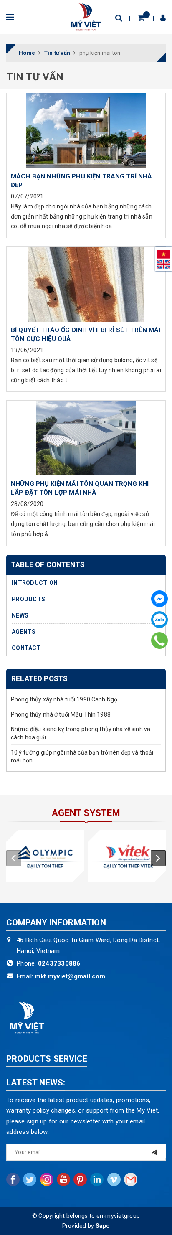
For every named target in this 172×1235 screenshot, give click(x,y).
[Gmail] (130, 1179)
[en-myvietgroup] (86, 16)
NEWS (20, 615)
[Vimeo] (114, 1179)
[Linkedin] (97, 1179)
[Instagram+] (46, 1179)
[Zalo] (159, 619)
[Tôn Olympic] (45, 856)
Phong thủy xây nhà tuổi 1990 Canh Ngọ (64, 699)
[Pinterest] (80, 1179)
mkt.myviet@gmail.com (70, 976)
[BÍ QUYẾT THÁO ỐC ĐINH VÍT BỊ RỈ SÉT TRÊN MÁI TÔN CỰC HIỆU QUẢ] (86, 284)
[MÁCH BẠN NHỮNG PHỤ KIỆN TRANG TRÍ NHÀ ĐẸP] (86, 130)
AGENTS (24, 631)
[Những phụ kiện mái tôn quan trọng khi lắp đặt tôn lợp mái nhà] (86, 437)
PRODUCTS (28, 599)
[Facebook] (159, 598)
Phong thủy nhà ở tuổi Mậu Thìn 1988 (61, 714)
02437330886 (59, 963)
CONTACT (26, 648)
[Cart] (141, 17)
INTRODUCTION (35, 582)
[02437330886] (159, 640)
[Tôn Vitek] (127, 856)
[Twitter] (29, 1179)
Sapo (103, 1225)
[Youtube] (63, 1179)
